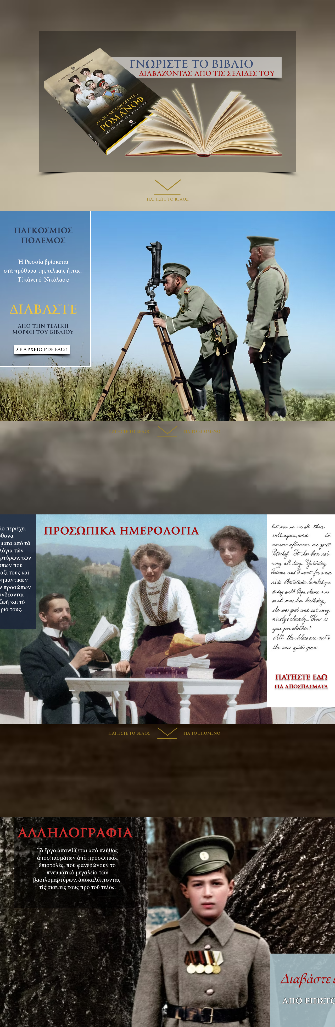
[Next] (304, 316)
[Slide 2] (167, 408)
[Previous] (30, 316)
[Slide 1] (167, 1014)
